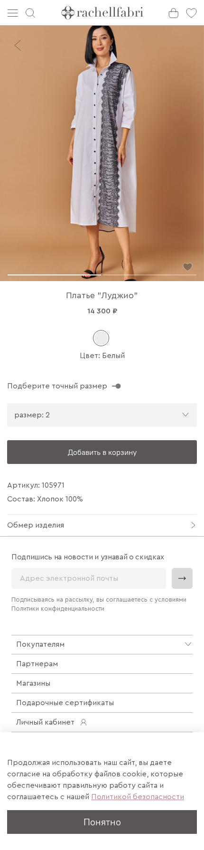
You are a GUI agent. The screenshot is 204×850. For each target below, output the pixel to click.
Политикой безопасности (137, 797)
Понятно (102, 822)
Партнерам (37, 664)
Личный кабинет (45, 722)
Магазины (33, 683)
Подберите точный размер (57, 386)
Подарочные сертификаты (65, 703)
